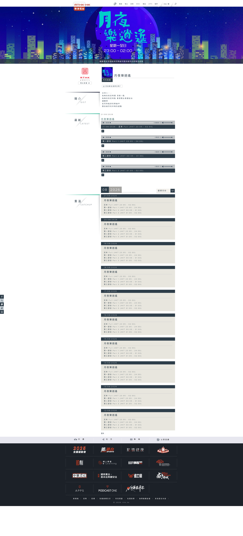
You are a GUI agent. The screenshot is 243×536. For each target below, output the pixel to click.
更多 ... (103, 433)
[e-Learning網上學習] (107, 463)
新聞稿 (76, 498)
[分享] (103, 439)
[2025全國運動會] (79, 450)
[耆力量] (135, 476)
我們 (155, 5)
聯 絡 (137, 439)
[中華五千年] (135, 489)
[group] (162, 122)
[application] (137, 123)
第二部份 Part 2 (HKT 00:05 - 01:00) (123, 210)
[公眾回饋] (158, 439)
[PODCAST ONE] (107, 489)
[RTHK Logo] (80, 5)
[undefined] (115, 4)
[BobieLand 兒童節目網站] (163, 450)
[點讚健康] (135, 450)
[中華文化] (79, 476)
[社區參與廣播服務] (163, 463)
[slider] (168, 123)
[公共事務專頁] (135, 463)
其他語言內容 (161, 498)
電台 (125, 5)
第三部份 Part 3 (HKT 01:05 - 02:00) (123, 213)
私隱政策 (131, 498)
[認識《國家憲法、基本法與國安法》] (107, 476)
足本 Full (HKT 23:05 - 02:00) (120, 205)
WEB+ (137, 5)
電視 (120, 5)
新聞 (131, 5)
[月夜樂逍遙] (102, 131)
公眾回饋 (165, 440)
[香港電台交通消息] (75, 439)
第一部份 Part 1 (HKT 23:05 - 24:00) (123, 208)
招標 (93, 498)
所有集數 (107, 80)
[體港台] (107, 450)
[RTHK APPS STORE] (79, 489)
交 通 (81, 439)
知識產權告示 (106, 498)
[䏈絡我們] (131, 439)
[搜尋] (175, 3)
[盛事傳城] (163, 476)
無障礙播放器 (145, 498)
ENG (165, 4)
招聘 (85, 498)
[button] (103, 122)
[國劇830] (79, 463)
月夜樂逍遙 (108, 119)
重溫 (143, 5)
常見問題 (119, 498)
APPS (149, 5)
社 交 (109, 439)
